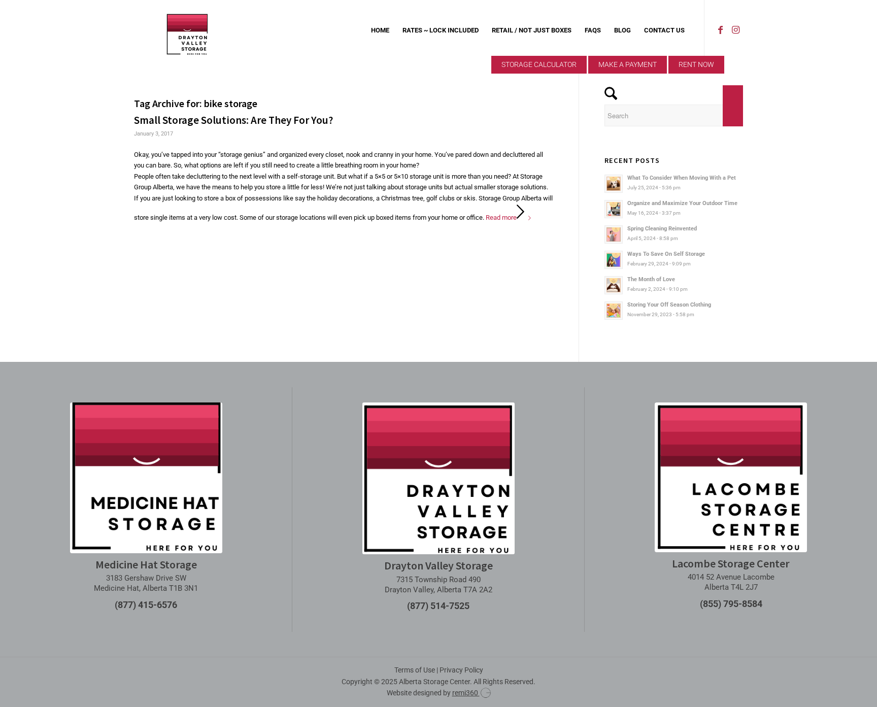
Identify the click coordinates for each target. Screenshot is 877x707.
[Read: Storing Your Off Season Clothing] (613, 310)
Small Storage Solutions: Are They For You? (233, 120)
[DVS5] (187, 30)
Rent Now (696, 64)
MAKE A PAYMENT (627, 64)
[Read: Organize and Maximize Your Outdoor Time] (613, 209)
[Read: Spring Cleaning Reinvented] (613, 234)
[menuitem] (380, 30)
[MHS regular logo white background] (146, 477)
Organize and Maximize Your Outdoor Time (682, 203)
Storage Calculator (539, 64)
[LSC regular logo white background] (731, 477)
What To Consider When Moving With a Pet (681, 178)
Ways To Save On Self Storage (666, 254)
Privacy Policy (461, 670)
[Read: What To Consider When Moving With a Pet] (613, 184)
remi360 (466, 693)
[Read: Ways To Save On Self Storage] (613, 260)
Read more (501, 217)
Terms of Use (414, 670)
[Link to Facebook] (720, 30)
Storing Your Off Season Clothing (669, 304)
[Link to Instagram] (735, 30)
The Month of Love (651, 279)
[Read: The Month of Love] (613, 285)
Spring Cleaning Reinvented (662, 228)
